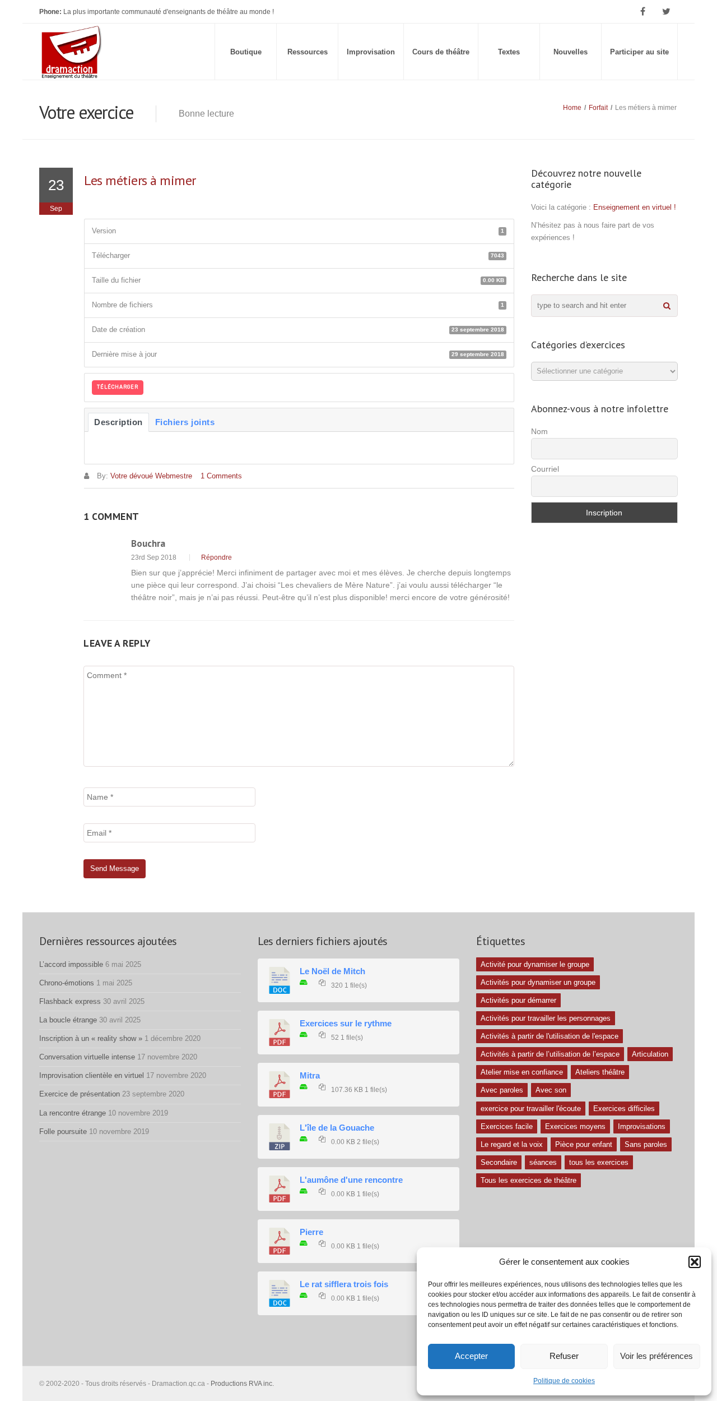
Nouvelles (570, 52)
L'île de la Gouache (337, 1127)
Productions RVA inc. (243, 1384)
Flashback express (70, 1001)
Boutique (246, 52)
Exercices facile (507, 1126)
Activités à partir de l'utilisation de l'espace (549, 1036)
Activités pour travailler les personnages (546, 1018)
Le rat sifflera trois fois (344, 1284)
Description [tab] (118, 422)
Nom (539, 431)
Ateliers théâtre (600, 1072)
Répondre (216, 557)
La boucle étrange (68, 1020)
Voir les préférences (656, 1356)
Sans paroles (646, 1144)
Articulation (650, 1054)
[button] (694, 1262)
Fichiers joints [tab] (185, 422)
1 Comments (221, 476)
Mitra (310, 1075)
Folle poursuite (63, 1131)
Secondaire (499, 1162)
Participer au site (639, 52)
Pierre (311, 1232)
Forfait (598, 108)
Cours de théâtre (440, 52)
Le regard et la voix (512, 1144)
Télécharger (117, 387)
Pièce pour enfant (583, 1144)
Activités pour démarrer (518, 1000)
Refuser (564, 1356)
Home (572, 108)
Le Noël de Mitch (332, 971)
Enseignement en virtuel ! (634, 207)
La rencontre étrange (72, 1113)
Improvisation (371, 52)
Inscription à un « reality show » (90, 1038)
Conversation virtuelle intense (87, 1057)
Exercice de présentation (79, 1094)
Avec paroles (502, 1090)
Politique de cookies (564, 1381)
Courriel (545, 468)
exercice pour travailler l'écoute (531, 1108)
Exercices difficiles (624, 1108)
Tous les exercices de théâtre (528, 1180)
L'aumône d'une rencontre (351, 1180)
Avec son (551, 1090)
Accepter (471, 1356)
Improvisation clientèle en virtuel (91, 1075)
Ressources (307, 52)
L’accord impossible (71, 964)
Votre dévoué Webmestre (151, 476)
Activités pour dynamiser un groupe (538, 982)
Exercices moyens (575, 1126)
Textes (509, 52)
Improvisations (641, 1126)
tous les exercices (598, 1162)
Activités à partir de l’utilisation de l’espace (550, 1054)
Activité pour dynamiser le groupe (535, 964)
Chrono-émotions (66, 983)
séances (543, 1162)
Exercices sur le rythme (346, 1023)
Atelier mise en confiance (522, 1072)
